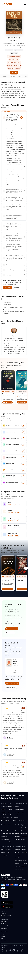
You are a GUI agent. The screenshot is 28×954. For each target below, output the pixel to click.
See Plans (16, 287)
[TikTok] (17, 950)
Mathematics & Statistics (14, 68)
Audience (20, 76)
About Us (3, 913)
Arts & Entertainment (6, 849)
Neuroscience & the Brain (21, 842)
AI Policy (4, 947)
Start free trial (7, 287)
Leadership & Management (14, 56)
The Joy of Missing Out (7, 830)
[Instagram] (2, 950)
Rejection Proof (5, 839)
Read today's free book (12, 683)
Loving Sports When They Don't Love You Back (13, 833)
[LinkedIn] (13, 950)
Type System (4, 928)
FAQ (2, 934)
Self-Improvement (19, 809)
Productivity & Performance (8, 815)
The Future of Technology (21, 839)
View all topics (10, 632)
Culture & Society (5, 852)
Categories (4, 921)
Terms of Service (13, 945)
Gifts (2, 938)
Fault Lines (17, 855)
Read (15, 72)
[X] (6, 950)
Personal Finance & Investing (8, 817)
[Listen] (3, 391)
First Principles (18, 858)
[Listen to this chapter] (21, 117)
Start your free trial (11, 687)
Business (17, 806)
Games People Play (6, 842)
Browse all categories (11, 628)
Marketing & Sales (5, 812)
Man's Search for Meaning (21, 863)
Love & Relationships (20, 820)
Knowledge (4, 836)
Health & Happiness (20, 815)
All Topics (3, 923)
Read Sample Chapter (7, 402)
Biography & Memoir (20, 812)
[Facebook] (10, 950)
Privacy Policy (22, 945)
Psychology (18, 817)
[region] (14, 388)
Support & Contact (6, 915)
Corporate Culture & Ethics (14, 62)
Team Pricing (4, 941)
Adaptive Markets (19, 869)
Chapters (12, 76)
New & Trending (5, 926)
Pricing (3, 936)
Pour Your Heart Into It (20, 866)
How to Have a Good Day (7, 828)
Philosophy (4, 855)
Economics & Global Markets (14, 65)
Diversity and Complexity (21, 852)
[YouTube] (21, 950)
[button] (24, 3)
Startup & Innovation (14, 59)
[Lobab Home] (7, 4)
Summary (5, 76)
